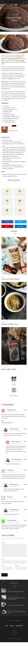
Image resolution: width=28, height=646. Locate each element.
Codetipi (19, 638)
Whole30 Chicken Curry (9, 324)
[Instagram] (13, 620)
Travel (9, 589)
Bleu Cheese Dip (13, 130)
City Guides (10, 609)
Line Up (14, 384)
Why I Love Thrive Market (10, 279)
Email (2, 565)
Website (16, 565)
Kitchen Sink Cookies (8, 369)
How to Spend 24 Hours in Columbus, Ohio (17, 612)
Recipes (14, 128)
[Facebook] (8, 620)
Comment (3, 542)
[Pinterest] (16, 620)
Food (11, 14)
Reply (25, 409)
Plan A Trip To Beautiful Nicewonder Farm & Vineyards (16, 598)
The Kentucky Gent (14, 428)
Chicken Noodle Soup (12, 58)
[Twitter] (11, 620)
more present (7, 98)
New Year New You (14, 395)
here (5, 88)
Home (6, 625)
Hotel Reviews (11, 595)
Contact (12, 625)
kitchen (10, 78)
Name (2, 559)
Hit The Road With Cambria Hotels (16, 591)
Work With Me (19, 625)
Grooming (10, 603)
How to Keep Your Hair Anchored (16, 605)
